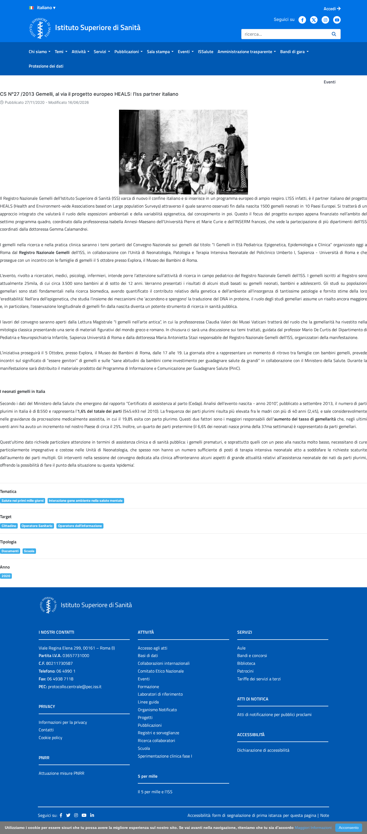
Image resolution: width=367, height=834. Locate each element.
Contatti (46, 729)
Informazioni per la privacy (63, 722)
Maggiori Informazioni (313, 827)
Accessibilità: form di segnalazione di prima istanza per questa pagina (252, 815)
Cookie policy (50, 737)
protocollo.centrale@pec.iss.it (75, 686)
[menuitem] (40, 51)
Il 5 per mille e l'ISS (155, 791)
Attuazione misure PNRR (61, 773)
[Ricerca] (334, 34)
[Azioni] (31, 8)
